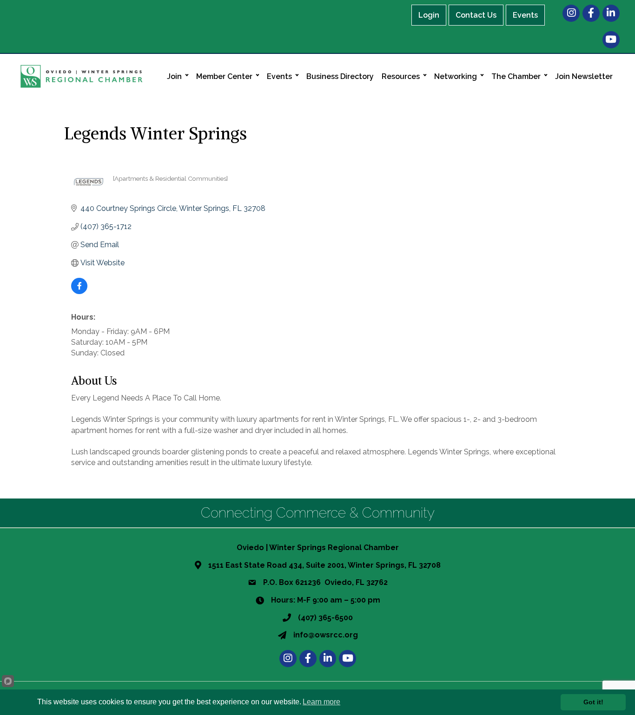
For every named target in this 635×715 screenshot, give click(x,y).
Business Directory (340, 76)
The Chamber (516, 76)
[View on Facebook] (79, 291)
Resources (401, 76)
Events (525, 15)
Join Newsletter (584, 76)
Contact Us (476, 15)
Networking (455, 76)
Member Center (224, 76)
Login (428, 15)
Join (174, 76)
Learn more (321, 702)
